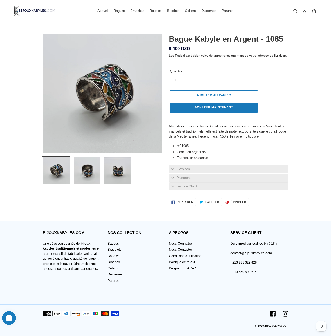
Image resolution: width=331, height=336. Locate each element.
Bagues (113, 243)
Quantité (176, 71)
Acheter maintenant (214, 107)
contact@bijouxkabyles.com (251, 253)
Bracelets (115, 249)
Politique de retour (182, 262)
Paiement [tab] (183, 178)
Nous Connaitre (180, 243)
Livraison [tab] (183, 169)
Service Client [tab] (187, 186)
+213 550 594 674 (243, 272)
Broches (114, 262)
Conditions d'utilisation (185, 256)
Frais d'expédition (187, 55)
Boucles (114, 256)
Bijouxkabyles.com (276, 325)
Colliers (113, 268)
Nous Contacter (180, 249)
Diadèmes (115, 274)
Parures (113, 280)
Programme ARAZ (182, 268)
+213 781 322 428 (243, 262)
